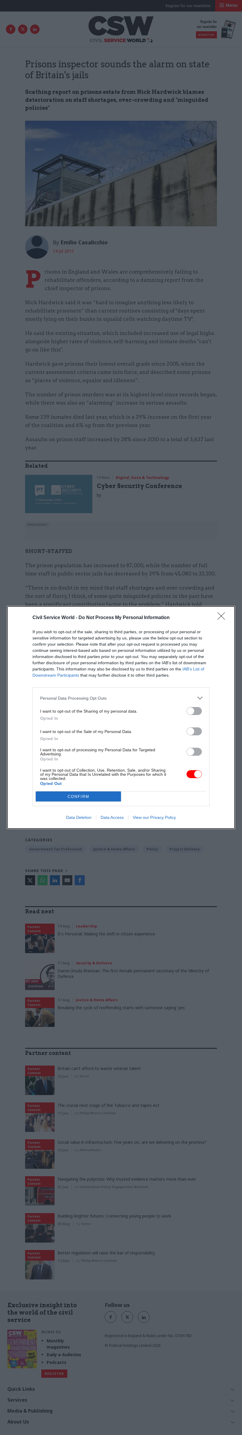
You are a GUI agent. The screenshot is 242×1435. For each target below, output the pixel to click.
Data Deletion (78, 817)
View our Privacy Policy (154, 817)
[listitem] (121, 698)
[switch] (194, 711)
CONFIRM (78, 796)
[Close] (223, 618)
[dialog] (121, 717)
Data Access (112, 817)
